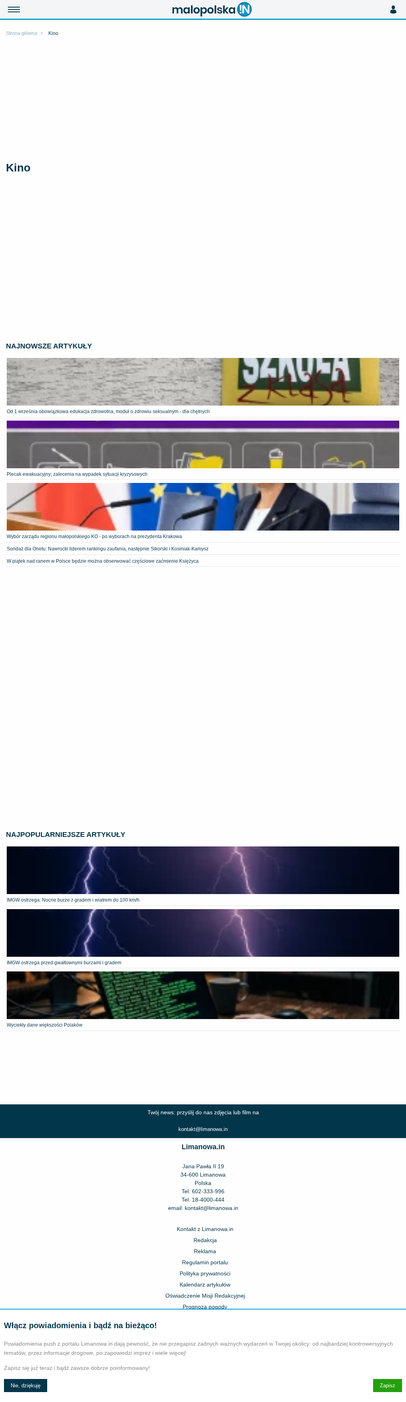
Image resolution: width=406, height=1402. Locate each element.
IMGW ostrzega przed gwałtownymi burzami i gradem (64, 962)
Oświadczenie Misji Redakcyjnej (205, 1295)
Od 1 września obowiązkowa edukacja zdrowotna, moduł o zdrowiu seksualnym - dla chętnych (108, 411)
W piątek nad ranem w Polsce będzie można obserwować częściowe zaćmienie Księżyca (103, 561)
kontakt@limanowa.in (203, 1129)
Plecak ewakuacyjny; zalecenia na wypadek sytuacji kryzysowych (77, 474)
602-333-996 (208, 1191)
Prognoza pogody (205, 1307)
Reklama (205, 1251)
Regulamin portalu (205, 1262)
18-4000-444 (208, 1199)
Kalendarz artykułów (205, 1284)
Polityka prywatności (205, 1273)
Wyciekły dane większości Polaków (44, 1025)
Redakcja (205, 1240)
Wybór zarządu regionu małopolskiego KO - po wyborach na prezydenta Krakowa (94, 536)
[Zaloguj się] (393, 9)
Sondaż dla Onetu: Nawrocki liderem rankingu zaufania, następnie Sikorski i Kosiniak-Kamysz (108, 549)
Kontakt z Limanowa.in (205, 1229)
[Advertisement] (203, 100)
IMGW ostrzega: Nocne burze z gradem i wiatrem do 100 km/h (73, 900)
